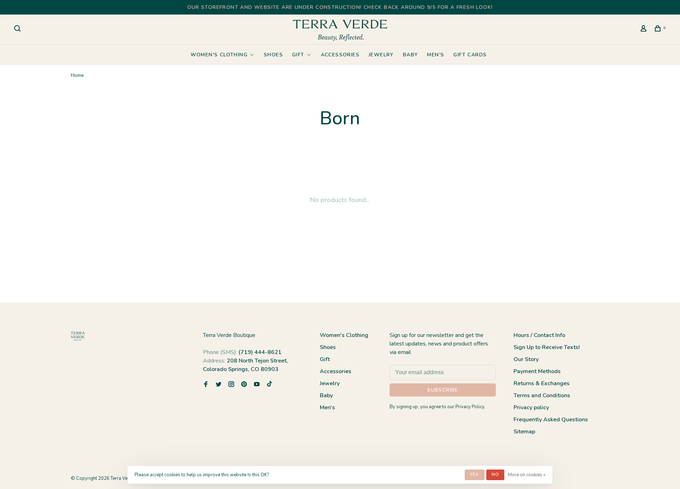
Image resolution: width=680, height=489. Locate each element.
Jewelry (381, 54)
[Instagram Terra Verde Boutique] (231, 385)
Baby (410, 54)
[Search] (18, 29)
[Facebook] (206, 385)
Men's (435, 54)
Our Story (526, 359)
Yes (474, 474)
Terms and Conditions (542, 395)
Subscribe (442, 390)
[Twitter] (218, 385)
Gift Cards (470, 54)
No (495, 474)
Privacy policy (531, 407)
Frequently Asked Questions (551, 419)
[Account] (644, 29)
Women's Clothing (219, 54)
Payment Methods (537, 371)
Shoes (273, 54)
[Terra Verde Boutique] (78, 336)
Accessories (340, 54)
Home (77, 75)
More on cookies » (526, 475)
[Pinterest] (244, 385)
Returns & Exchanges (542, 383)
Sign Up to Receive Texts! (547, 347)
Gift (298, 54)
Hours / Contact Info (539, 335)
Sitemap (524, 431)
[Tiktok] (269, 385)
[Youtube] (257, 385)
